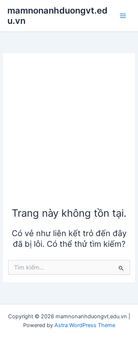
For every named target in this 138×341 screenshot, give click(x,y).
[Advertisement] (69, 133)
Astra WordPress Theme (84, 325)
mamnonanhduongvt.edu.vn (57, 15)
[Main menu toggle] (123, 15)
